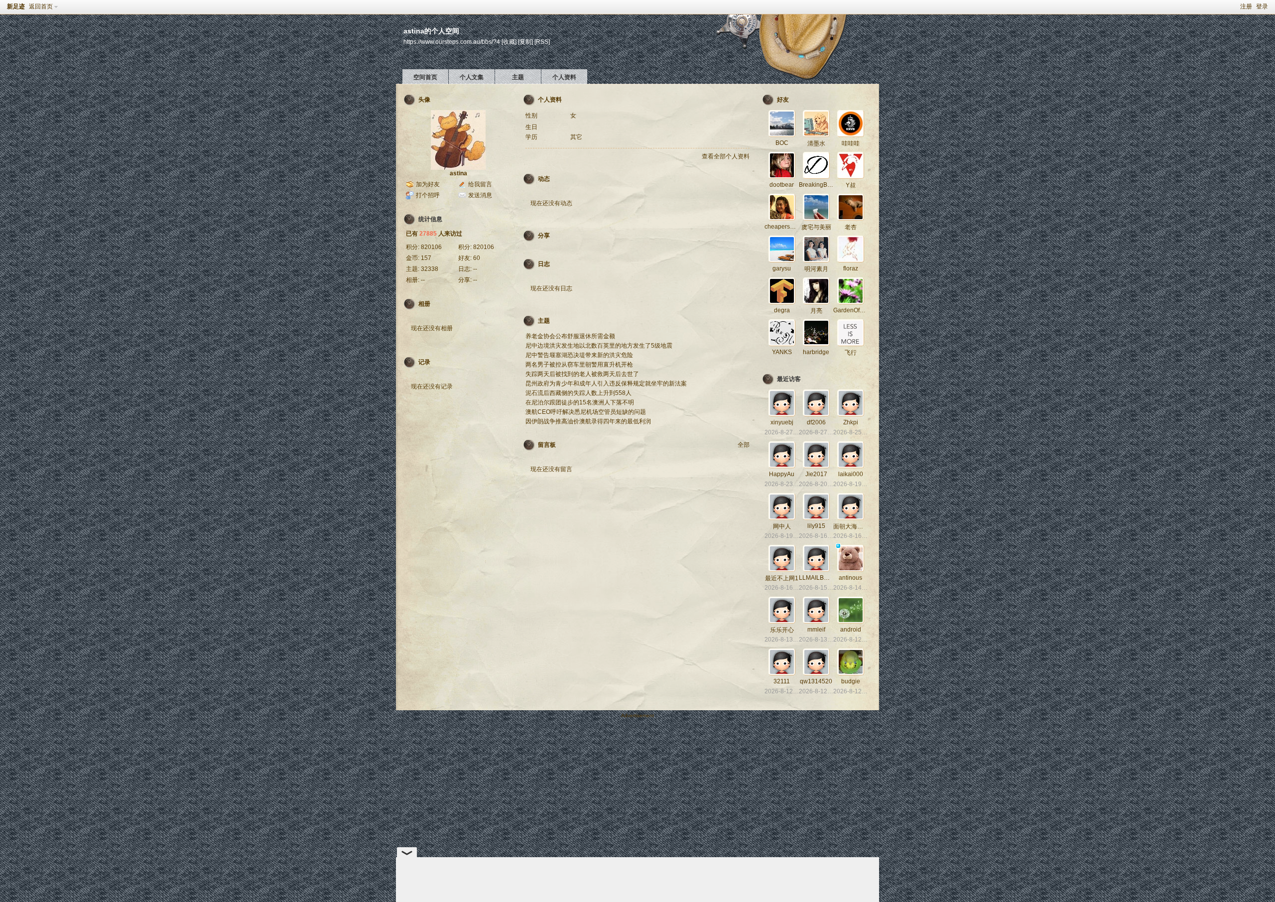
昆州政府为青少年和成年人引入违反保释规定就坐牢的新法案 (606, 383)
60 (476, 258)
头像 (424, 99)
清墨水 (816, 143)
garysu (781, 268)
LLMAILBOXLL (819, 577)
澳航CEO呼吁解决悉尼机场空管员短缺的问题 (585, 411)
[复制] (525, 41)
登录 (1262, 6)
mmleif (816, 629)
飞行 (851, 352)
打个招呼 (428, 195)
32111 (781, 681)
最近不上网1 (781, 578)
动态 (544, 178)
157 (426, 258)
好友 (783, 99)
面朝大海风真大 (854, 526)
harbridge (816, 352)
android (850, 629)
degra (782, 310)
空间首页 (425, 77)
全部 (744, 444)
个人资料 (564, 77)
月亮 (816, 310)
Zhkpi (850, 422)
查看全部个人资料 (726, 156)
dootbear (781, 184)
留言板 (547, 444)
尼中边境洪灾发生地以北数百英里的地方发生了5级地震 (598, 345)
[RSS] (542, 41)
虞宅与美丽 (816, 227)
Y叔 (851, 185)
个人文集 (472, 77)
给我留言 (480, 184)
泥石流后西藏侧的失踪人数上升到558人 (578, 392)
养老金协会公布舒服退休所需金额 (570, 336)
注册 (1246, 6)
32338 (429, 268)
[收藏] (509, 41)
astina (458, 173)
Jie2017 (816, 474)
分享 (544, 235)
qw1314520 (816, 681)
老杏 (851, 227)
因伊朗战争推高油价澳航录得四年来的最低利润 (588, 421)
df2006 (816, 422)
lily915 (816, 525)
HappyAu (781, 474)
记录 (424, 362)
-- (475, 268)
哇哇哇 (851, 143)
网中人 (782, 526)
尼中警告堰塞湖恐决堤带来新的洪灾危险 (579, 355)
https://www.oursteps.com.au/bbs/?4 (451, 41)
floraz (850, 268)
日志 (544, 263)
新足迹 (16, 6)
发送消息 (480, 195)
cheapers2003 (784, 226)
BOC (781, 142)
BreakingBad (816, 184)
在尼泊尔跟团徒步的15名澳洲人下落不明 (579, 402)
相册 (424, 303)
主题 (518, 77)
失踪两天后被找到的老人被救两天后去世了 (582, 374)
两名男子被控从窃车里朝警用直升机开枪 (579, 364)
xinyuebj (781, 422)
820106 (431, 247)
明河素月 (816, 268)
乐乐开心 (782, 630)
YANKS (782, 352)
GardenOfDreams (857, 310)
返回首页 (41, 6)
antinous (850, 577)
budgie (850, 681)
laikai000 (850, 474)
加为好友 (428, 184)
